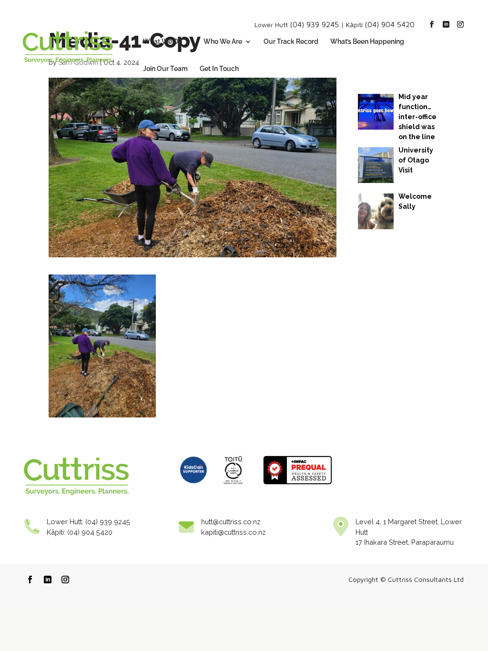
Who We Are (222, 41)
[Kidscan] (193, 487)
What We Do (162, 41)
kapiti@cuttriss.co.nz (233, 532)
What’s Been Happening (367, 41)
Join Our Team (165, 68)
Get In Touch (219, 68)
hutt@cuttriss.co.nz (231, 522)
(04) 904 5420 (390, 24)
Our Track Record (291, 41)
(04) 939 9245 (314, 24)
